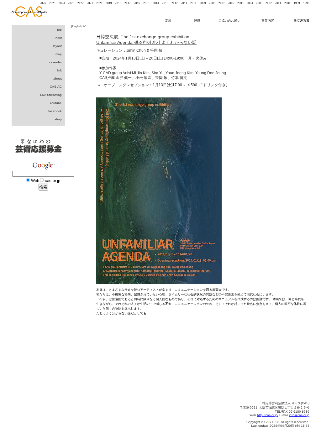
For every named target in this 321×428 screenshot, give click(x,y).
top (59, 29)
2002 (269, 3)
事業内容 (268, 20)
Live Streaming (51, 95)
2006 (231, 3)
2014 (156, 3)
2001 (278, 3)
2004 (250, 3)
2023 (71, 3)
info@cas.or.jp (299, 415)
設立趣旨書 (301, 20)
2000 (287, 3)
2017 (127, 3)
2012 (174, 3)
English (77, 26)
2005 (240, 3)
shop (58, 119)
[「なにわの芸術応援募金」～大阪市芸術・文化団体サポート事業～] (38, 159)
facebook (55, 111)
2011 (184, 3)
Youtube (56, 103)
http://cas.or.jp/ (267, 415)
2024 (62, 3)
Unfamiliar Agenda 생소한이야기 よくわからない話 (146, 42)
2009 (203, 3)
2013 (165, 3)
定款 (168, 20)
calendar (55, 62)
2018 (118, 3)
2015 (146, 3)
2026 (43, 3)
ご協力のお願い (229, 20)
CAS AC (56, 86)
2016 (137, 3)
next (58, 37)
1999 (297, 3)
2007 (221, 3)
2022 (80, 3)
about (57, 78)
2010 (193, 3)
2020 (99, 3)
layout (57, 46)
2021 (90, 3)
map (58, 54)
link (59, 70)
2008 (212, 3)
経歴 (200, 20)
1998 (306, 3)
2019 (109, 3)
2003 (259, 3)
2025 (52, 3)
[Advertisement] (37, 301)
